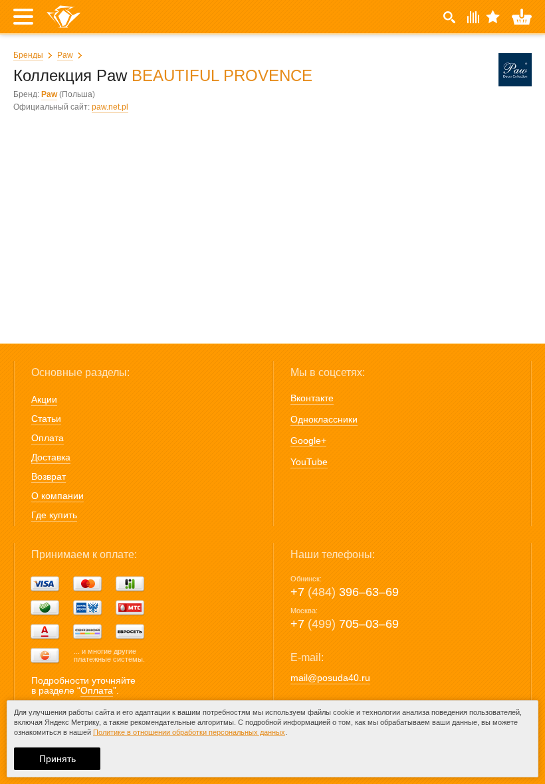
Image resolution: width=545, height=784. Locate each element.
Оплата (47, 438)
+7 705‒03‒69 (344, 624)
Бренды (28, 55)
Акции (44, 399)
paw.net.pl (110, 107)
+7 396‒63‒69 (344, 592)
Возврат (48, 476)
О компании (57, 495)
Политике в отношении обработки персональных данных (189, 732)
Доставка (50, 457)
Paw (65, 55)
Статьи (46, 418)
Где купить (54, 515)
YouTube (309, 461)
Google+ (308, 440)
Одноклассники (324, 419)
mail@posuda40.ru (330, 677)
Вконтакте (312, 398)
